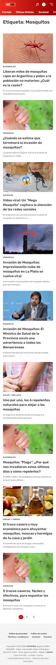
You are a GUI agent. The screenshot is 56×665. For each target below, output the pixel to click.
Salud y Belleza (12, 395)
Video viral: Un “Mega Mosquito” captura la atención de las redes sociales (27, 204)
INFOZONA (31, 646)
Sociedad (8, 195)
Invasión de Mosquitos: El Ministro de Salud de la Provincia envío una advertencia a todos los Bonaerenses (23, 338)
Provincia (8, 133)
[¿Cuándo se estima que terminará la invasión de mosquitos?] (28, 115)
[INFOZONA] (10, 4)
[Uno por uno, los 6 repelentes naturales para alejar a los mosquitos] (28, 377)
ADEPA (50, 652)
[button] (37, 4)
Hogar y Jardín (11, 519)
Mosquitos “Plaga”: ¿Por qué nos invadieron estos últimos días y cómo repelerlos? (26, 466)
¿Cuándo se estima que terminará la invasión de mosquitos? (22, 142)
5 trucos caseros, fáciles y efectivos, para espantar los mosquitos (25, 595)
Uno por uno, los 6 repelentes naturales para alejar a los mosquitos (26, 404)
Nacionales (9, 67)
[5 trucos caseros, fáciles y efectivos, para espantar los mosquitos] (28, 568)
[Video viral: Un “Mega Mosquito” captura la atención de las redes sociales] (28, 177)
